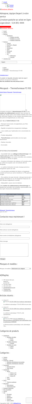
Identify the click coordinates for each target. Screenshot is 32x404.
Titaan (8, 379)
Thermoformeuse (10, 210)
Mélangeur (13, 55)
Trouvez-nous (6, 289)
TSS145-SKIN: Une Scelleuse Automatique (20, 301)
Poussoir (12, 57)
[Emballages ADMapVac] (6, 9)
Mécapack (9, 51)
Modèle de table (14, 37)
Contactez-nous (6, 58)
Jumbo (11, 340)
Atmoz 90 (12, 376)
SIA (8, 54)
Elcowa (8, 46)
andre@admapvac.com (9, 287)
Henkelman (10, 35)
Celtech (9, 43)
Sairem (8, 52)
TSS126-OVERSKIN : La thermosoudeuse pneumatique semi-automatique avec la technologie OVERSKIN (17, 320)
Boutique (5, 34)
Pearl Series (10, 368)
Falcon (12, 346)
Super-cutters (10, 400)
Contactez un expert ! (5, 27)
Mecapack (9, 92)
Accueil (5, 2)
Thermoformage (17, 92)
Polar (8, 377)
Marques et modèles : (5, 268)
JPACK (4, 380)
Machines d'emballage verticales (15, 363)
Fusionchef (6, 365)
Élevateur (9, 394)
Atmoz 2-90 (13, 374)
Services (5, 32)
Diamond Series (11, 366)
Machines (5, 42)
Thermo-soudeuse (11, 382)
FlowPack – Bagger (12, 45)
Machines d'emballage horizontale (15, 362)
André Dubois (3, 92)
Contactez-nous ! (4, 75)
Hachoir (9, 396)
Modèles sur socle (15, 38)
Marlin (11, 348)
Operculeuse (10, 385)
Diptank (12, 343)
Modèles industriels (15, 40)
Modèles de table (11, 337)
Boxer (11, 338)
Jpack (8, 49)
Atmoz (8, 371)
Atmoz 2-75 (13, 373)
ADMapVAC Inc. (17, 403)
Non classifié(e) (7, 389)
